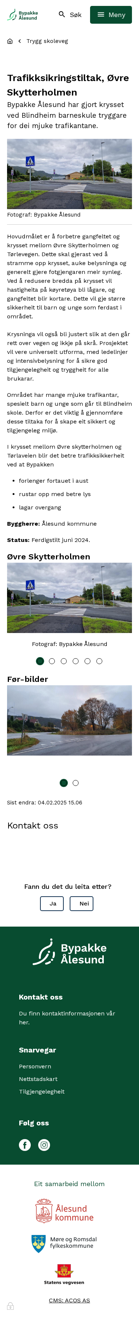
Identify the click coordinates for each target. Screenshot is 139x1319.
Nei (84, 903)
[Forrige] (16, 607)
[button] (40, 661)
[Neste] (122, 607)
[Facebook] (25, 1144)
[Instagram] (44, 1144)
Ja (53, 903)
